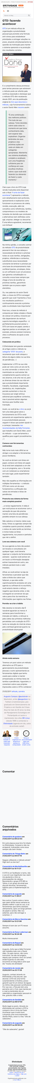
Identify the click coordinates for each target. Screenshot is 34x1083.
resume (21, 107)
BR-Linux (26, 718)
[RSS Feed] (4, 11)
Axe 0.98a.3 (17, 1080)
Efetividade (13, 5)
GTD (4, 28)
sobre (11, 1072)
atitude (14, 691)
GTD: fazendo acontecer (11, 22)
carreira (21, 691)
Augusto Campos (11, 696)
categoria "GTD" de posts (12, 352)
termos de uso (19, 1072)
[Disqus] (17, 799)
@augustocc (23, 699)
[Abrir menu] (8, 11)
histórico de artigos (14, 1074)
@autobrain (23, 696)
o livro (21, 409)
